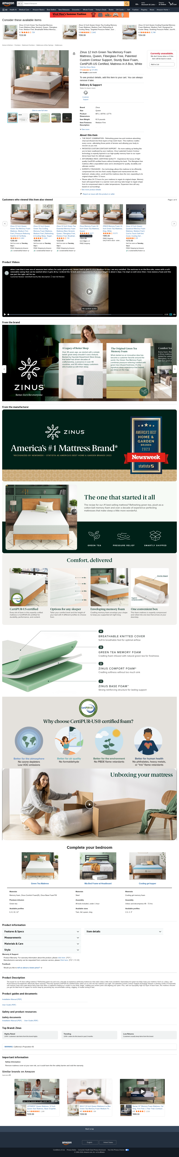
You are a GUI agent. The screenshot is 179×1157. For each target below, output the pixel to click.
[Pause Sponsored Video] (56, 1097)
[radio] (12, 118)
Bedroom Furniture (28, 45)
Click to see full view (39, 110)
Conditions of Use (59, 1150)
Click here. (64, 960)
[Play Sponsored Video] (89, 1091)
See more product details (91, 190)
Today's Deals (101, 10)
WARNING (9, 1047)
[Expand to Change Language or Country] (138, 4)
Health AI (13, 10)
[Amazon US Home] (66, 1143)
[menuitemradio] (170, 314)
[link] (38, 35)
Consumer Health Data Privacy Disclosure (92, 1150)
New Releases (64, 10)
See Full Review (58, 277)
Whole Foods (88, 10)
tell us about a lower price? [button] (28, 968)
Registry (144, 10)
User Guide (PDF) (9, 1005)
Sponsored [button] (5, 1075)
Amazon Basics (38, 10)
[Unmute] (174, 314)
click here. (62, 958)
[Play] (4, 314)
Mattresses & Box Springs (44, 45)
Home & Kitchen (7, 45)
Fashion (135, 10)
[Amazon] (8, 4)
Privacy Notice (71, 1150)
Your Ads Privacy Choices (116, 1150)
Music (152, 10)
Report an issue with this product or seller (99, 194)
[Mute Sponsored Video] (56, 1101)
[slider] (85, 314)
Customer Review (17, 277)
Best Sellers (51, 10)
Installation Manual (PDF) (12, 999)
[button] (4, 9)
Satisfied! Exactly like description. (37, 277)
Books (111, 10)
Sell (128, 10)
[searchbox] (73, 3)
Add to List (155, 64)
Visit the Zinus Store (87, 67)
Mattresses (58, 45)
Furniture (18, 45)
